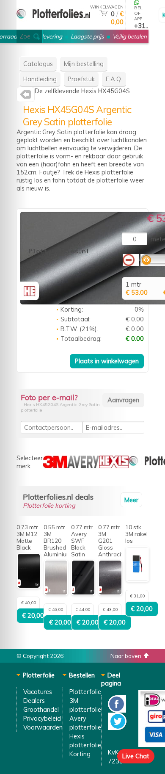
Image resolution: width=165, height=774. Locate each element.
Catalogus (38, 64)
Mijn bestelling (84, 64)
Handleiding (40, 79)
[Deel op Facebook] (117, 710)
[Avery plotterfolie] (83, 466)
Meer (131, 500)
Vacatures (37, 692)
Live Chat (135, 756)
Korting (80, 754)
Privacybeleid (42, 718)
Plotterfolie (85, 692)
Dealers (34, 701)
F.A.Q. (114, 79)
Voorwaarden (43, 727)
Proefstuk (81, 79)
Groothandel (41, 709)
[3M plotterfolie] (55, 466)
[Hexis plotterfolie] (25, 96)
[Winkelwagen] (103, 14)
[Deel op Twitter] (117, 728)
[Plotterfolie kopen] (53, 26)
